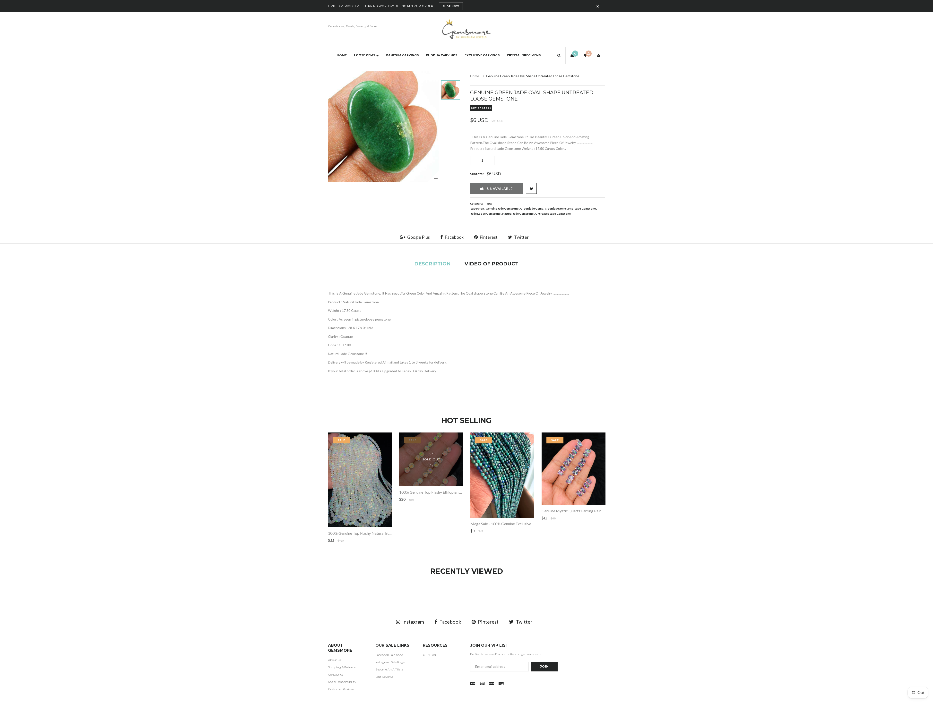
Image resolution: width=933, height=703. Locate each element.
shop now (451, 6)
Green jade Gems (531, 208)
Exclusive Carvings (482, 55)
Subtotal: (477, 174)
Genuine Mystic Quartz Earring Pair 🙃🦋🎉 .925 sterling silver (595, 510)
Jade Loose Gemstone (486, 213)
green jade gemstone (559, 208)
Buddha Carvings (441, 55)
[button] (559, 55)
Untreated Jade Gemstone (553, 213)
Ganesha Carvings (402, 55)
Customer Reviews (341, 689)
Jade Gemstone (585, 208)
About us (334, 660)
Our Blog (429, 655)
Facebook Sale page (389, 655)
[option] (383, 126)
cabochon (477, 208)
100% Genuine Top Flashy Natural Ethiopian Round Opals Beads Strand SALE (391, 533)
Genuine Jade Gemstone (502, 208)
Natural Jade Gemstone (518, 213)
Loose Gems (364, 55)
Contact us (335, 674)
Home (342, 55)
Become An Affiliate (389, 669)
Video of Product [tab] (491, 264)
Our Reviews (384, 676)
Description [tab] (432, 264)
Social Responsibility (342, 682)
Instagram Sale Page (390, 662)
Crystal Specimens (524, 55)
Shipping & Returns (341, 667)
